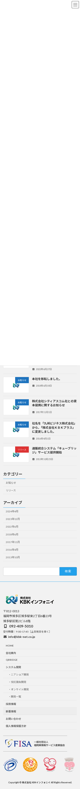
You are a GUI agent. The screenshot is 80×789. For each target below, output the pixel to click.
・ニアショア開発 (18, 674)
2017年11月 (13, 541)
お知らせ (11, 482)
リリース (11, 490)
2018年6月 (12, 534)
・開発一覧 (14, 696)
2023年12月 (13, 519)
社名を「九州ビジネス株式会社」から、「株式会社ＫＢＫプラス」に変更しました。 (54, 427)
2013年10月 (13, 557)
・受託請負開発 (17, 681)
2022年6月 (12, 526)
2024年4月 (12, 511)
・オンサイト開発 (18, 689)
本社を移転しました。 (47, 378)
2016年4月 (12, 549)
